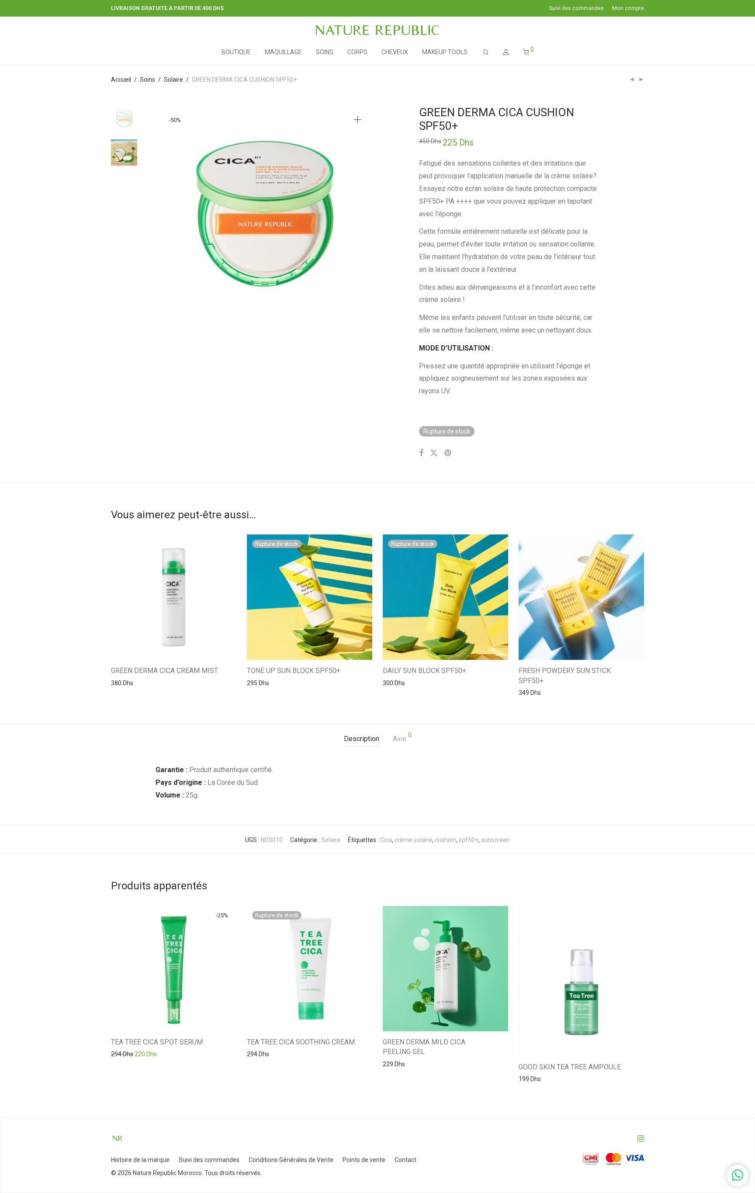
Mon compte (628, 8)
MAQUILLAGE (283, 52)
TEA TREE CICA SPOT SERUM (157, 1042)
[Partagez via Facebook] (421, 453)
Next (359, 214)
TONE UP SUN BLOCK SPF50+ (293, 670)
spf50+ (468, 839)
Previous (167, 214)
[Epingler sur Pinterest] (448, 453)
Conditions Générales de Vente (291, 1159)
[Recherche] (486, 52)
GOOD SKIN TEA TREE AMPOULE (570, 1067)
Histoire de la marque (140, 1159)
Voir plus (170, 682)
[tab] (361, 739)
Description (361, 739)
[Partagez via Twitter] (434, 453)
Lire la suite (258, 682)
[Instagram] (640, 1137)
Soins (147, 79)
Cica (386, 839)
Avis (402, 737)
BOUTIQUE (236, 52)
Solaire (173, 79)
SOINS (324, 52)
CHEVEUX (394, 52)
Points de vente (364, 1159)
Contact (405, 1159)
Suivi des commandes (576, 8)
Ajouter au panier (130, 682)
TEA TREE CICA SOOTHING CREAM (301, 1042)
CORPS (357, 52)
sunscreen (495, 839)
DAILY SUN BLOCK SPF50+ (424, 670)
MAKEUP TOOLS (445, 52)
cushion (445, 839)
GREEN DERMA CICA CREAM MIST (164, 670)
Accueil (121, 79)
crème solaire (413, 839)
